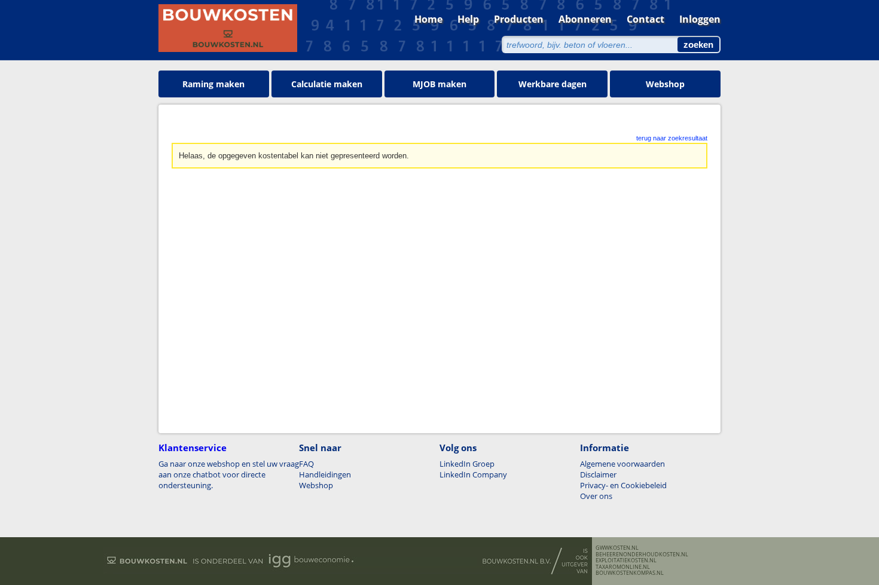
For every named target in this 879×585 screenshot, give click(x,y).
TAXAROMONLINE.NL (623, 567)
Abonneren (585, 19)
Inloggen (700, 19)
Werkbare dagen (552, 84)
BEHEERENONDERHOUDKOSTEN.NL (642, 554)
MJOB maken (439, 84)
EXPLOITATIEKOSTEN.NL (626, 560)
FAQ (306, 463)
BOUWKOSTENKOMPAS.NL (630, 573)
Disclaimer (598, 474)
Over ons (596, 496)
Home (428, 19)
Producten (519, 19)
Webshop (665, 84)
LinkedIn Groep (467, 463)
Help (468, 19)
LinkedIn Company (473, 474)
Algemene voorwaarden (622, 463)
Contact (645, 19)
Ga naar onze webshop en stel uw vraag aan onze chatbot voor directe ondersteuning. (228, 474)
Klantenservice (192, 448)
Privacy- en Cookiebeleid (623, 485)
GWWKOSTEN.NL (617, 548)
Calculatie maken (326, 84)
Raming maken (213, 84)
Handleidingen (325, 474)
